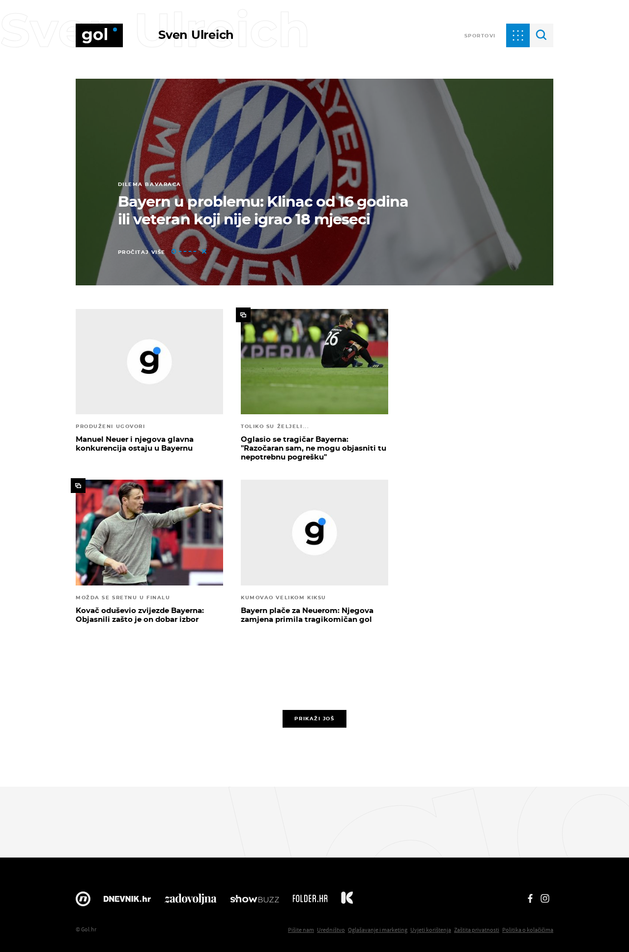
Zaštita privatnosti (476, 929)
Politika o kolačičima (527, 929)
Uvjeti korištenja (430, 929)
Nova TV (83, 901)
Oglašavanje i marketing (377, 929)
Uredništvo (331, 929)
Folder (310, 901)
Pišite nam (301, 929)
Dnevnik (127, 901)
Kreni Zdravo (347, 901)
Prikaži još (314, 718)
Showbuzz (254, 901)
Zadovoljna (190, 901)
